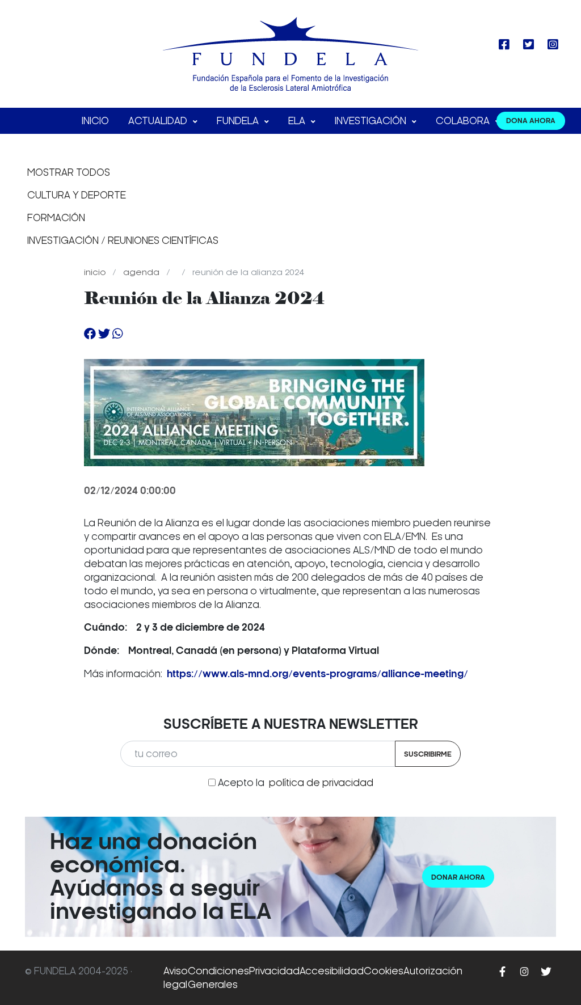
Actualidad (159, 121)
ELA (298, 121)
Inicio (95, 121)
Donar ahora (458, 877)
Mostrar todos (68, 172)
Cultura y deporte (76, 195)
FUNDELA (239, 121)
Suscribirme (428, 754)
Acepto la (295, 783)
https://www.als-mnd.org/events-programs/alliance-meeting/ (317, 674)
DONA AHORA (530, 120)
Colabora (464, 121)
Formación (56, 218)
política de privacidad (321, 783)
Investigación (372, 121)
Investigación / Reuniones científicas (122, 240)
